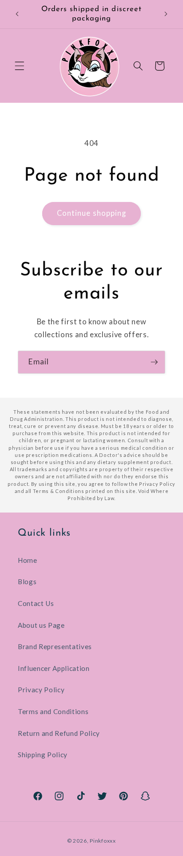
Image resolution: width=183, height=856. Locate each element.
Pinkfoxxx (103, 840)
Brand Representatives (55, 646)
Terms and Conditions (53, 711)
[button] (19, 66)
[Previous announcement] (17, 14)
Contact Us (36, 603)
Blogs (27, 581)
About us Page (41, 625)
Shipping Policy (43, 755)
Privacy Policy (41, 690)
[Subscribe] (154, 362)
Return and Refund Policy (59, 733)
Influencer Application (54, 668)
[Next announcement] (166, 14)
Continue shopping (92, 213)
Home (27, 560)
